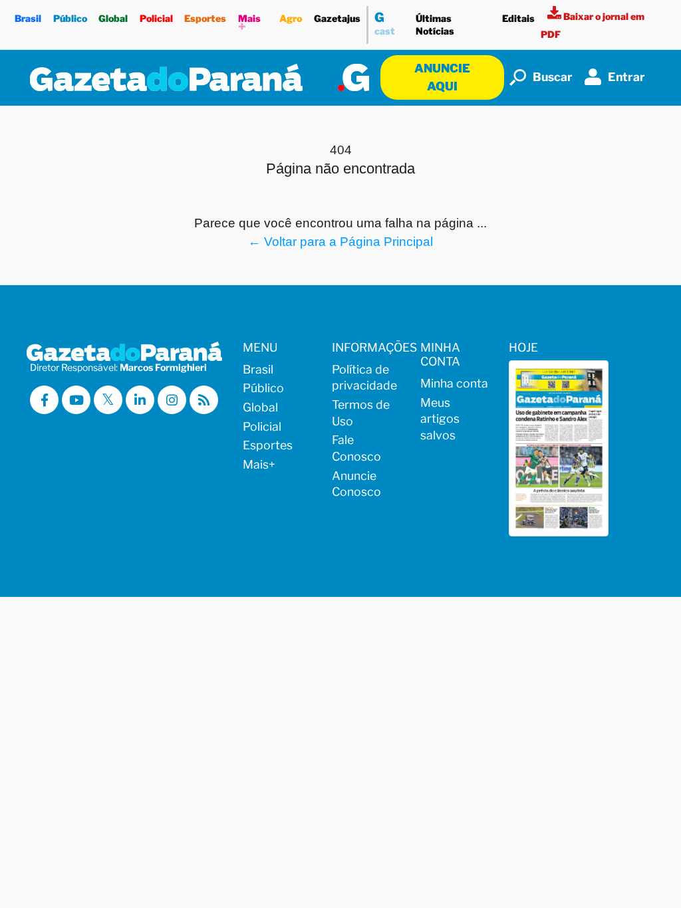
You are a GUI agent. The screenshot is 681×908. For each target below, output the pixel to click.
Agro (290, 18)
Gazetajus (337, 18)
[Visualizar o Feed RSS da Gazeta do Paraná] (204, 400)
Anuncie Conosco (356, 484)
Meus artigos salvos (440, 419)
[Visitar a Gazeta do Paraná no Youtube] (76, 400)
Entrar (626, 77)
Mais (249, 24)
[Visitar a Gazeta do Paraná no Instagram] (172, 400)
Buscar (553, 77)
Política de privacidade (364, 377)
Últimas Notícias (435, 25)
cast (384, 23)
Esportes (205, 18)
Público (70, 18)
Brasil (28, 18)
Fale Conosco (356, 448)
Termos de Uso (361, 412)
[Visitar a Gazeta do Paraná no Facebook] (44, 400)
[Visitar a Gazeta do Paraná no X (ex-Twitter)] (108, 400)
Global (113, 18)
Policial (156, 18)
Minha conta (454, 383)
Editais (518, 18)
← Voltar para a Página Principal (340, 241)
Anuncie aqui (442, 76)
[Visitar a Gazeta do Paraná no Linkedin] (140, 400)
